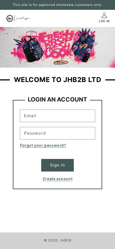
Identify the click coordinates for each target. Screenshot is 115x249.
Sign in (57, 165)
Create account (57, 178)
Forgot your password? (43, 145)
